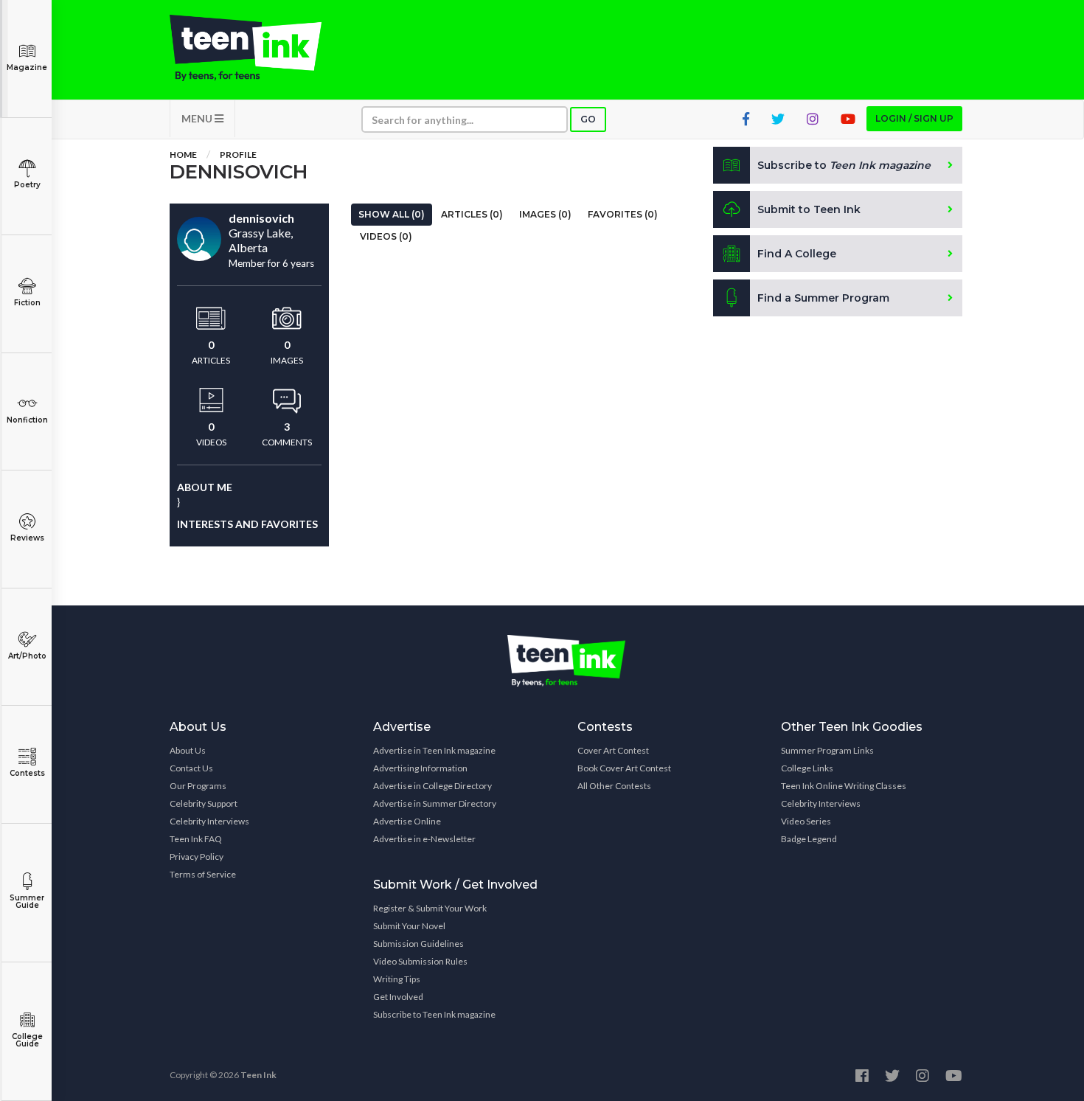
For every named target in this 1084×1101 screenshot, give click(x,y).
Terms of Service (203, 874)
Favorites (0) (623, 214)
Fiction (27, 303)
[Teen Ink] (260, 48)
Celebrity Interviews (209, 821)
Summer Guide (27, 901)
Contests (27, 773)
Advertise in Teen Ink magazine (434, 750)
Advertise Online (407, 821)
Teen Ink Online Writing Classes (843, 785)
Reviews (27, 538)
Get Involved (398, 996)
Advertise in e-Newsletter (424, 838)
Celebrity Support (203, 803)
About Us (188, 750)
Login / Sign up (914, 118)
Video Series (806, 821)
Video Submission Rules (420, 961)
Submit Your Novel (409, 925)
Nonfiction (27, 420)
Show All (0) (391, 214)
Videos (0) (386, 236)
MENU (198, 118)
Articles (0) (472, 214)
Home (183, 154)
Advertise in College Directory (432, 785)
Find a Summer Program (823, 298)
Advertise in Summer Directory (434, 803)
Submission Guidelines (418, 943)
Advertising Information (420, 768)
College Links (807, 768)
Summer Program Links (827, 750)
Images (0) (545, 214)
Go (588, 119)
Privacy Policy (196, 856)
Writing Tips (396, 978)
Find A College (796, 253)
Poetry (27, 185)
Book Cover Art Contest (624, 768)
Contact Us (191, 768)
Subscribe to (844, 165)
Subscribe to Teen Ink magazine (434, 1014)
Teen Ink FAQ (196, 838)
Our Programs (198, 785)
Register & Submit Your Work (430, 908)
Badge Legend (809, 838)
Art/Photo (27, 656)
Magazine (27, 67)
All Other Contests (614, 785)
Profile (238, 154)
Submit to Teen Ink (809, 209)
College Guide (27, 1040)
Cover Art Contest (613, 750)
